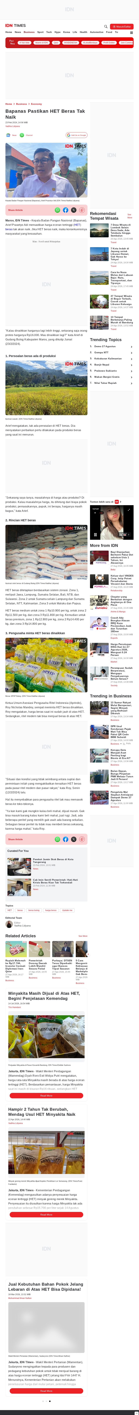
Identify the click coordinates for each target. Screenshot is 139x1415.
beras (31, 231)
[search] (106, 27)
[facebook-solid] (65, 212)
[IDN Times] (15, 25)
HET (22, 231)
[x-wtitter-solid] (73, 212)
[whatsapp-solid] (57, 212)
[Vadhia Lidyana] (9, 941)
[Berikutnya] (88, 975)
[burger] (132, 33)
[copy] (82, 212)
